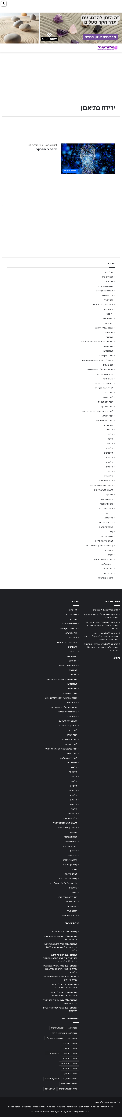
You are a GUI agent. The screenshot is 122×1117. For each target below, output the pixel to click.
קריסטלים (109, 550)
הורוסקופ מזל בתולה (70, 1048)
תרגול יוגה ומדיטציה (105, 578)
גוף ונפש (110, 314)
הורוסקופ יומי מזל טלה (54, 1038)
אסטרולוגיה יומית (57, 1028)
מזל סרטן (109, 457)
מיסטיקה (109, 494)
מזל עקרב (109, 462)
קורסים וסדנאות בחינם (104, 541)
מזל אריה (109, 429)
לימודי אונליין (108, 397)
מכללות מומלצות (106, 499)
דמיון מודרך (108, 323)
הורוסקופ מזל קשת (70, 1079)
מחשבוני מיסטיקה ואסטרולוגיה (101, 485)
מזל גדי (110, 439)
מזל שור (110, 471)
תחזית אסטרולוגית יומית (68, 1089)
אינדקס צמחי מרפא (105, 286)
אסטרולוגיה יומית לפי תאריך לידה (65, 1033)
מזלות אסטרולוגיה (106, 480)
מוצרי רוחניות (108, 425)
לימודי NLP (109, 392)
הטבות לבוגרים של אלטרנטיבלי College (97, 360)
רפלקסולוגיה (108, 573)
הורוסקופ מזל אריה (70, 1043)
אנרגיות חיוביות (107, 295)
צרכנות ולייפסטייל (106, 522)
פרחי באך (109, 513)
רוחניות (110, 555)
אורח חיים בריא (107, 277)
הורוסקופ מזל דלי (53, 1053)
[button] (3, 3)
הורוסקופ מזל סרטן (70, 1069)
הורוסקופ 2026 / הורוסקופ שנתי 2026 (97, 341)
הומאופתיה (109, 332)
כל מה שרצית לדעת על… (103, 383)
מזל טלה (109, 448)
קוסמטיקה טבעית (106, 527)
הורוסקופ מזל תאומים (69, 1084)
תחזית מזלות (50, 1089)
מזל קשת (109, 467)
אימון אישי (109, 281)
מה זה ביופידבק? (46, 149)
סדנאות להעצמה (106, 504)
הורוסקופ (109, 337)
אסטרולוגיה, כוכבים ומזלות (102, 304)
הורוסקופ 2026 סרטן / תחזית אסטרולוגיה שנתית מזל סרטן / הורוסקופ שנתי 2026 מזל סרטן (101, 647)
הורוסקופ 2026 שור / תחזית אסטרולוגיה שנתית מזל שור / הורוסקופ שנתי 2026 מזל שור (101, 625)
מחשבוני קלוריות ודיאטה (103, 490)
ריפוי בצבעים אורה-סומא (103, 559)
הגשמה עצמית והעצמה (104, 328)
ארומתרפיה (108, 309)
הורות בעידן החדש (106, 355)
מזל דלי (110, 443)
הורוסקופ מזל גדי (71, 1053)
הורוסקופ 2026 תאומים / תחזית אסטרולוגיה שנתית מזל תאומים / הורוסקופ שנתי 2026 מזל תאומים (101, 636)
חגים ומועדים (108, 365)
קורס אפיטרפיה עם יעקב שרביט (105, 610)
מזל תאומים (108, 476)
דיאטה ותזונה (108, 318)
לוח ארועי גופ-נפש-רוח (104, 388)
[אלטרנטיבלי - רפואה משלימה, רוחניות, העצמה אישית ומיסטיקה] (106, 48)
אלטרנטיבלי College (104, 290)
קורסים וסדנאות (107, 536)
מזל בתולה (109, 434)
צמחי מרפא (108, 518)
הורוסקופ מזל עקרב (70, 1074)
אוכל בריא (109, 272)
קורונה (110, 531)
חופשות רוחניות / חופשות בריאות (100, 369)
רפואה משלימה (107, 564)
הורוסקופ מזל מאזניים (69, 1063)
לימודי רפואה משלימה (104, 420)
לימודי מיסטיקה (107, 406)
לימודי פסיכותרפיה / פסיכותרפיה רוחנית (97, 411)
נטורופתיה (95, 1107)
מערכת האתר (49, 145)
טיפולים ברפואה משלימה (103, 374)
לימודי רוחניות (108, 416)
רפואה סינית (108, 568)
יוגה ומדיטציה (108, 379)
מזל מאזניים (108, 453)
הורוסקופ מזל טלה (70, 1058)
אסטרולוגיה (108, 300)
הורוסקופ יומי (108, 346)
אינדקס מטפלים (14, 1107)
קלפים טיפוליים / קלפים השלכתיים (99, 545)
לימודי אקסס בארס (105, 402)
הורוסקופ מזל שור (52, 1079)
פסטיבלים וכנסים (106, 508)
